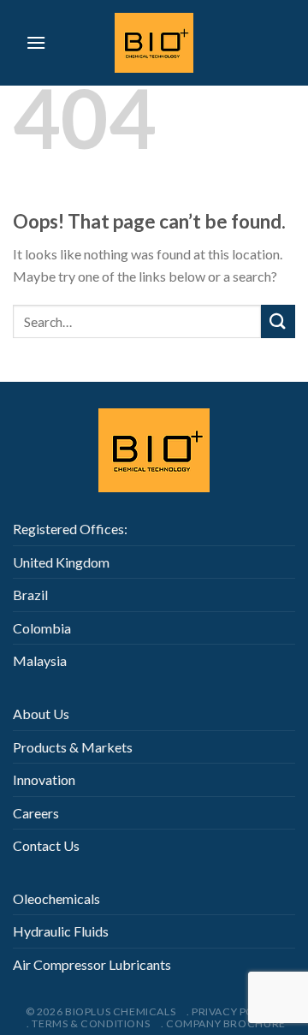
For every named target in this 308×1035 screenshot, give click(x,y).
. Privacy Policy (233, 1011)
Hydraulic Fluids (61, 931)
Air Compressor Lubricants (92, 964)
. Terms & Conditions (88, 1023)
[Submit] (278, 321)
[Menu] (36, 42)
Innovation (44, 779)
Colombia (42, 628)
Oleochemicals (56, 898)
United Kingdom (61, 562)
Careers (36, 813)
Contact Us (46, 845)
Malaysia (40, 660)
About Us (41, 713)
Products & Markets (73, 747)
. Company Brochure (223, 1023)
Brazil (30, 594)
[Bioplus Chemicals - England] (154, 43)
